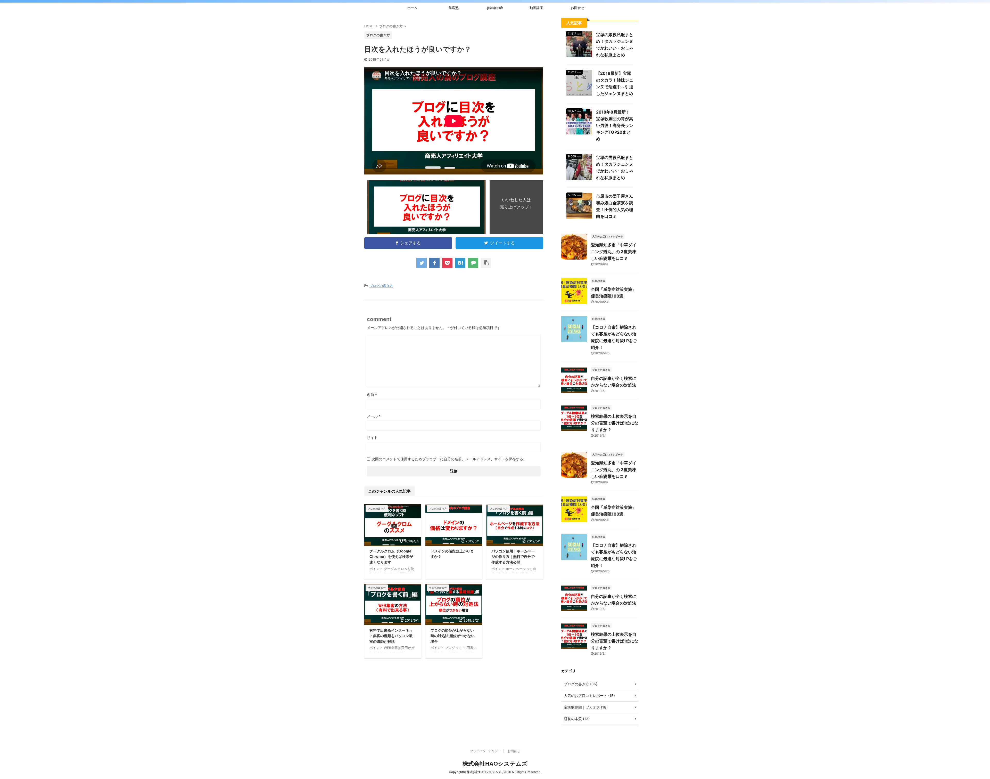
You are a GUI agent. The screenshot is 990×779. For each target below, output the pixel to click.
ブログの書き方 (381, 286)
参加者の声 (494, 8)
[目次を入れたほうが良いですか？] (460, 263)
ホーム (412, 8)
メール (374, 416)
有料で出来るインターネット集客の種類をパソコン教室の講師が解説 (391, 636)
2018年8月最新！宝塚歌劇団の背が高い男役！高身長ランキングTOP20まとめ (614, 125)
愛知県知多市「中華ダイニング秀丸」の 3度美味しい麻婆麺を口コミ (613, 251)
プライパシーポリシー (485, 751)
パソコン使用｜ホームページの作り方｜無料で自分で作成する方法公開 (513, 556)
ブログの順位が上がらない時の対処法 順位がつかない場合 (453, 636)
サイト (372, 437)
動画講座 (536, 8)
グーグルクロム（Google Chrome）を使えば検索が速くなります (391, 556)
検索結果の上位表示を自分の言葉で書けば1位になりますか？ (614, 423)
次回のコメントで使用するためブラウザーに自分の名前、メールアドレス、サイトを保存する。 (449, 459)
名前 (372, 394)
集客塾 (454, 8)
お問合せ (577, 8)
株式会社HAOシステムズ (495, 763)
